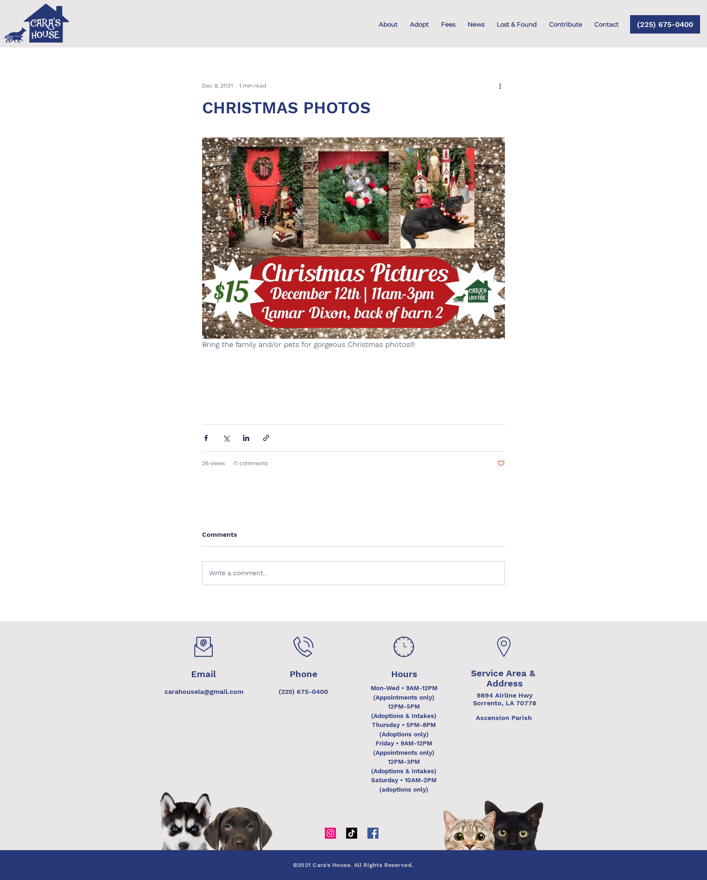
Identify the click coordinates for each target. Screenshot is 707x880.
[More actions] (500, 85)
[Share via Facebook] (206, 438)
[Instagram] (330, 833)
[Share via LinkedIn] (246, 438)
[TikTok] (351, 833)
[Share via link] (266, 438)
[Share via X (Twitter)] (226, 438)
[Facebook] (372, 833)
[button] (565, 24)
